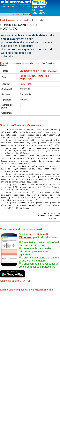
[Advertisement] (30, 325)
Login (16, 14)
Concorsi (39, 6)
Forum (37, 10)
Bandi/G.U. (40, 13)
